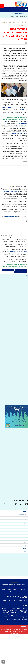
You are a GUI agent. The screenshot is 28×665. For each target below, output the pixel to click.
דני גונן (23, 610)
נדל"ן (11, 633)
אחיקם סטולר (23, 270)
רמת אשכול (25, 619)
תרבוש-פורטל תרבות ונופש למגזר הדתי (14, 626)
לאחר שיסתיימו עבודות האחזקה (12, 191)
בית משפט (17, 270)
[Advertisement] (14, 340)
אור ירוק (21, 608)
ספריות (25, 551)
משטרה (22, 614)
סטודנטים (25, 616)
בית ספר (15, 608)
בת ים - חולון (16, 629)
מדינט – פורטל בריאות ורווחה (11, 627)
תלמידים (10, 619)
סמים (22, 616)
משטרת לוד (11, 614)
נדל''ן (2, 614)
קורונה (22, 618)
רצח (17, 619)
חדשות (22, 22)
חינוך (3, 610)
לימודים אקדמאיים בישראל (9, 631)
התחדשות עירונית (9, 610)
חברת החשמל (23, 539)
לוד (8, 612)
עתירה (7, 270)
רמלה (8, 618)
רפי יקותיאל (20, 619)
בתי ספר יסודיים (23, 526)
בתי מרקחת (24, 517)
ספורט (19, 616)
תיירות (12, 619)
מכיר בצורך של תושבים (11, 216)
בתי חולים (24, 511)
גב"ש (12, 629)
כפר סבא (13, 633)
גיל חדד (9, 608)
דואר (25, 545)
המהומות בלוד (20, 610)
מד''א (5, 612)
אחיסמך (18, 608)
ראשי (26, 22)
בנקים (25, 542)
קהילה (26, 618)
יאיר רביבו (12, 270)
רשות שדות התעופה (18, 272)
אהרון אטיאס (25, 608)
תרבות (7, 619)
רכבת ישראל (11, 618)
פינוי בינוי (3, 616)
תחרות (15, 619)
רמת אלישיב (4, 617)
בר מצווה (12, 608)
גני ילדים (24, 523)
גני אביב (6, 608)
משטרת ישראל (17, 614)
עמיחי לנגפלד (8, 616)
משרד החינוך (6, 614)
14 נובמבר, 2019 (14, 43)
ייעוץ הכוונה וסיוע (22, 520)
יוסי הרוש (16, 612)
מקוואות (24, 548)
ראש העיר (18, 618)
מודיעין (17, 627)
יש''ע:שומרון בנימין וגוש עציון (6, 629)
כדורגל (11, 612)
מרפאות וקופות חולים (22, 514)
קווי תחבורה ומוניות (22, 536)
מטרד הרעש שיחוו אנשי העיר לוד (17, 133)
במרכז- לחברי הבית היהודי (21, 631)
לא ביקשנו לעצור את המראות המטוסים (15, 250)
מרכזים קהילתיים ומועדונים (20, 529)
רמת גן (20, 629)
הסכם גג (16, 610)
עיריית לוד (14, 616)
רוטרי (15, 617)
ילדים (13, 612)
